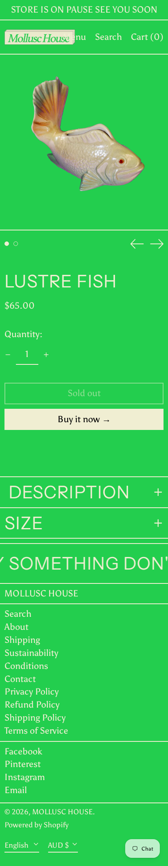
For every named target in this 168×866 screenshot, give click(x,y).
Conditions (26, 665)
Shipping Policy (35, 717)
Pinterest (22, 764)
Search (17, 613)
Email (15, 790)
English (17, 844)
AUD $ (58, 844)
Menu (74, 36)
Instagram (24, 777)
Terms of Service (36, 730)
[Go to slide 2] (15, 243)
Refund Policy (32, 704)
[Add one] (46, 355)
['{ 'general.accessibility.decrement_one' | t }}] (8, 355)
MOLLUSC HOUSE (41, 593)
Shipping (22, 639)
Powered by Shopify (36, 824)
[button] (108, 37)
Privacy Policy (31, 691)
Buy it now (78, 419)
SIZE (23, 523)
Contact (20, 678)
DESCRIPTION (67, 492)
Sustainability (31, 652)
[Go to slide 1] (6, 243)
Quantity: (23, 334)
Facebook (23, 751)
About (16, 626)
